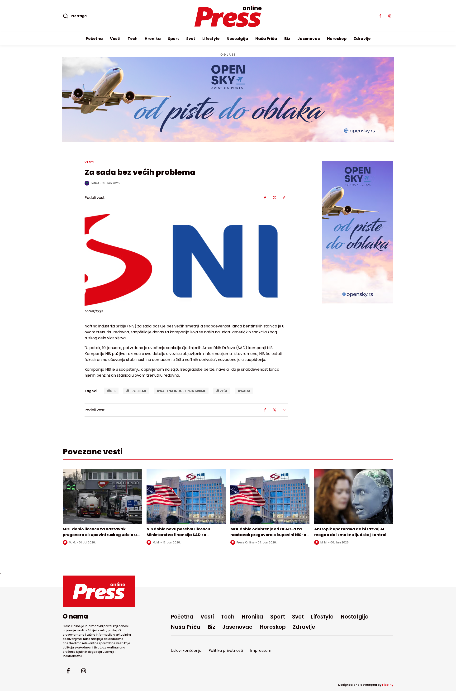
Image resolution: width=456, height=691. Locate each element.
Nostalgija (237, 38)
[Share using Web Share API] (284, 197)
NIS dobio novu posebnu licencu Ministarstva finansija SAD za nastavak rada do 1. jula (178, 534)
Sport (173, 38)
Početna (94, 38)
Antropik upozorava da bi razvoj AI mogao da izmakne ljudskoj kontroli (351, 531)
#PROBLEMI (136, 391)
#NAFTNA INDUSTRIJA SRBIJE (181, 391)
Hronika (153, 38)
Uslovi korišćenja (186, 650)
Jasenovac (308, 38)
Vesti (115, 38)
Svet (190, 38)
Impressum (260, 650)
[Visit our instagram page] (389, 16)
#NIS (111, 391)
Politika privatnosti (226, 650)
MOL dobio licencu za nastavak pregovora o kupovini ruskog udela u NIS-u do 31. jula (100, 534)
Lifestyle (210, 38)
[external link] (357, 232)
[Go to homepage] (99, 591)
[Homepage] (228, 16)
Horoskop (337, 38)
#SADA (244, 391)
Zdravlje (362, 38)
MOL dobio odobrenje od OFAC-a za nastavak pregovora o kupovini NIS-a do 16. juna (268, 534)
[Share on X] (274, 197)
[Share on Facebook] (265, 197)
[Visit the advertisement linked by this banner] (228, 99)
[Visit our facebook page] (380, 16)
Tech (133, 38)
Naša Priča (266, 38)
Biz (287, 38)
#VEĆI (221, 391)
